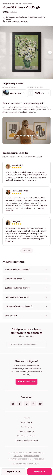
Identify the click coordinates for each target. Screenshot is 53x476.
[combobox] (14, 93)
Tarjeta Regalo (26, 422)
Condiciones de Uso (31, 456)
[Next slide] (50, 52)
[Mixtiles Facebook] (19, 404)
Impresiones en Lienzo (26, 436)
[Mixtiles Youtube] (40, 404)
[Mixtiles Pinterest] (33, 404)
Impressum (18, 456)
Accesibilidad (39, 459)
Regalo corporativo (27, 431)
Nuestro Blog (26, 427)
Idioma (26, 418)
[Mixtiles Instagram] (12, 404)
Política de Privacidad (17, 453)
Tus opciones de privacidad (26, 440)
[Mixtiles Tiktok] (26, 404)
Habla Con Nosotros (26, 382)
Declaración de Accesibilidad (20, 459)
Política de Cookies (36, 453)
